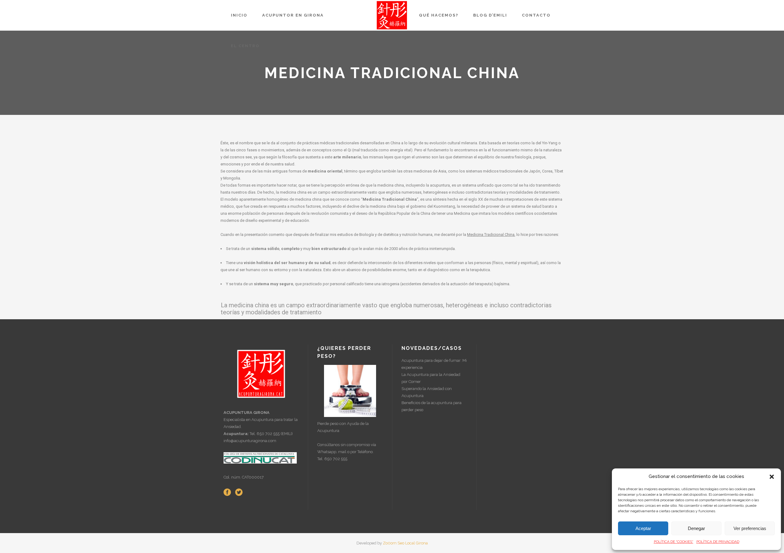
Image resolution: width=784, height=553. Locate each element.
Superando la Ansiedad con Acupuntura (426, 392)
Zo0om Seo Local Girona (405, 543)
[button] (772, 477)
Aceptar (643, 528)
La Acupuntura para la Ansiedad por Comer (430, 378)
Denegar (696, 528)
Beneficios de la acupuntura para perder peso (431, 406)
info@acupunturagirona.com (250, 440)
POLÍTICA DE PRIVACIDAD (717, 542)
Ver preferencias (749, 528)
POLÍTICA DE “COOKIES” (673, 542)
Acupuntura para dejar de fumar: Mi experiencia (434, 364)
